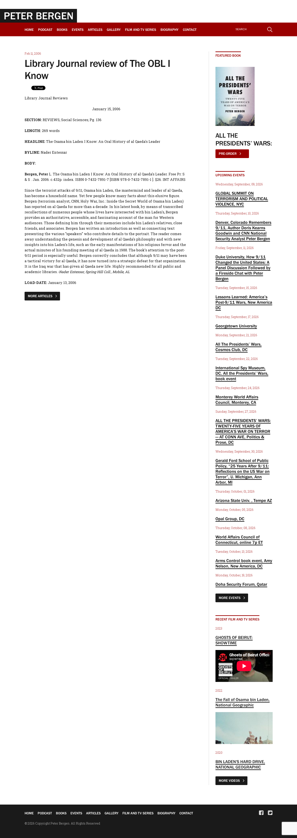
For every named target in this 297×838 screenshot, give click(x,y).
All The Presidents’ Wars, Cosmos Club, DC (238, 347)
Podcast (45, 29)
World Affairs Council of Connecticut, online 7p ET (239, 539)
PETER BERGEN (38, 15)
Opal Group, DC (229, 518)
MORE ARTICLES (40, 296)
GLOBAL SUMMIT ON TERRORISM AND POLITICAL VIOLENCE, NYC (241, 198)
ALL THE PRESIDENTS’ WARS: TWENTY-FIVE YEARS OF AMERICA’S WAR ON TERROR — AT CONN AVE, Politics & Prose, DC (243, 431)
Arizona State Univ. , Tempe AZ (243, 500)
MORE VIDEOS (230, 780)
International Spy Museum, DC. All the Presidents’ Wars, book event (241, 373)
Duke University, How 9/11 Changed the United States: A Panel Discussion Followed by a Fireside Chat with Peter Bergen (242, 267)
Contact (190, 29)
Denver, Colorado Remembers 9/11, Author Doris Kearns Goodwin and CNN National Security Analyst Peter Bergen (243, 230)
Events (77, 29)
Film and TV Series (140, 29)
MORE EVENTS (230, 598)
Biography (169, 29)
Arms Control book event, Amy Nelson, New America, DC (243, 563)
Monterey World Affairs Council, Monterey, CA (236, 399)
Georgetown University (236, 325)
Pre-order (228, 153)
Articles (95, 29)
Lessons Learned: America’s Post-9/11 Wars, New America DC (243, 302)
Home (29, 29)
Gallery (114, 29)
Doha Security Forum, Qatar (241, 584)
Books (62, 29)
